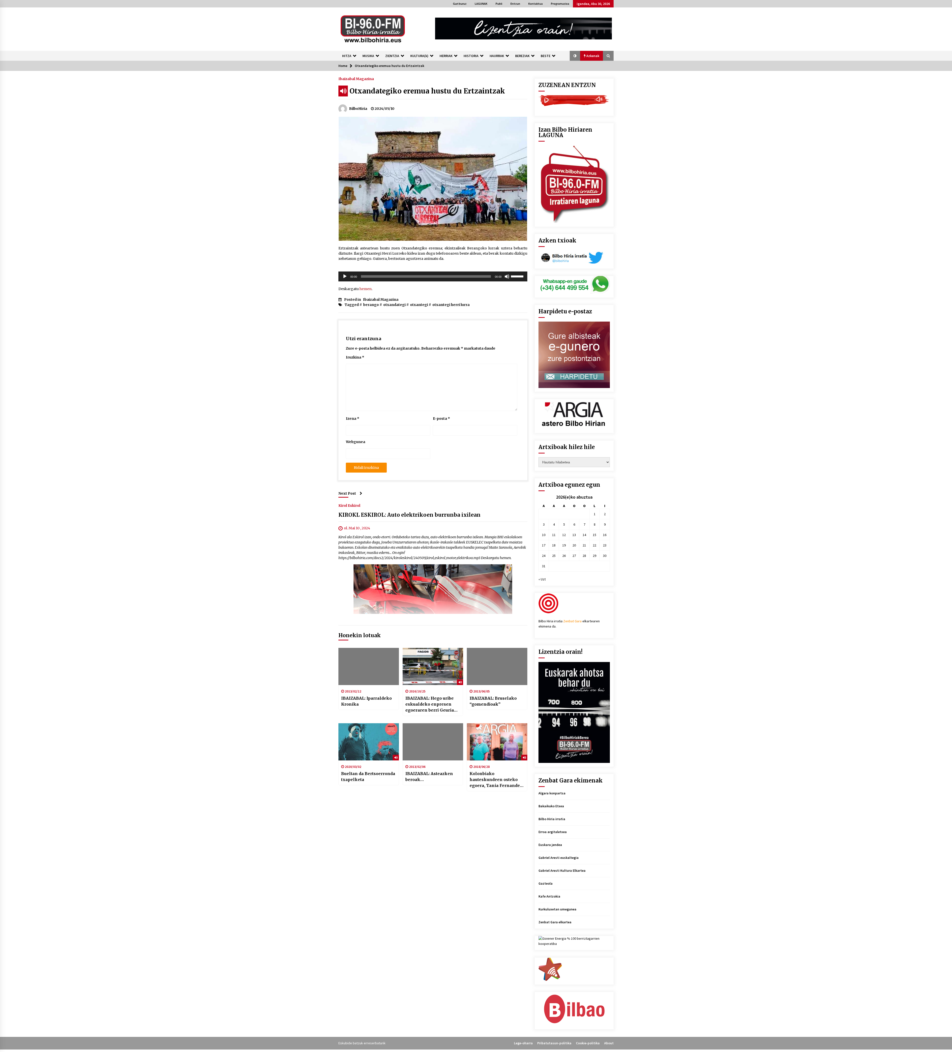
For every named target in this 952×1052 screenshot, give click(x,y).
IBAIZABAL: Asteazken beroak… (429, 776)
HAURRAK (497, 56)
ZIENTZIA (392, 56)
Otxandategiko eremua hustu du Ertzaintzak (427, 91)
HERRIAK (446, 56)
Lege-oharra (523, 1043)
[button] (575, 56)
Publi (499, 3)
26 (564, 555)
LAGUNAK (481, 3)
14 (584, 535)
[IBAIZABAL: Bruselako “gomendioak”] (497, 666)
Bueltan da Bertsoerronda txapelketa (368, 776)
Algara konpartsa (551, 793)
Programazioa (560, 3)
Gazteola (545, 883)
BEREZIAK (522, 56)
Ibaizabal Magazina (356, 79)
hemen (365, 289)
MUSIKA (368, 56)
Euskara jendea (550, 844)
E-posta (441, 418)
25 (554, 555)
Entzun (515, 3)
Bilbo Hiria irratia (551, 819)
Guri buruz (460, 3)
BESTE (545, 56)
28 (584, 555)
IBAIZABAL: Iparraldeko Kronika (366, 701)
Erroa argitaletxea (552, 832)
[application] (432, 276)
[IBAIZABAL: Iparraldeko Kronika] (368, 666)
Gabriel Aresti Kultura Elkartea (562, 870)
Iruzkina (355, 357)
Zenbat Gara (572, 621)
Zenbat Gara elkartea (554, 922)
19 (564, 545)
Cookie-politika (588, 1043)
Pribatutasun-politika (554, 1043)
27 (574, 555)
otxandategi (394, 304)
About (609, 1043)
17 (543, 545)
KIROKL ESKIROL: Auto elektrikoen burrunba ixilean (409, 514)
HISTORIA (471, 56)
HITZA (346, 56)
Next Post (347, 493)
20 (574, 545)
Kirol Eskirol (349, 505)
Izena (352, 418)
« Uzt (542, 579)
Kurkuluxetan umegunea (557, 909)
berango (371, 304)
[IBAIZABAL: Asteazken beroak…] (433, 741)
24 (543, 555)
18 (554, 545)
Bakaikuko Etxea (551, 806)
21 (584, 545)
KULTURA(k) (419, 56)
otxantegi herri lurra (451, 304)
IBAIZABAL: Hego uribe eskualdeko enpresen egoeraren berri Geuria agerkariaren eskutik (429, 704)
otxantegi (419, 304)
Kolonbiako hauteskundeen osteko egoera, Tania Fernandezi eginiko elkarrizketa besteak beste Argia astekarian (497, 779)
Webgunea (355, 442)
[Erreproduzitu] (344, 276)
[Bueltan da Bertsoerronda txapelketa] (368, 741)
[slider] (518, 275)
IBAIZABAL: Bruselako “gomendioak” (493, 701)
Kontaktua (535, 3)
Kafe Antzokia (549, 896)
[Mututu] (507, 276)
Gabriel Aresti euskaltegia (558, 857)
